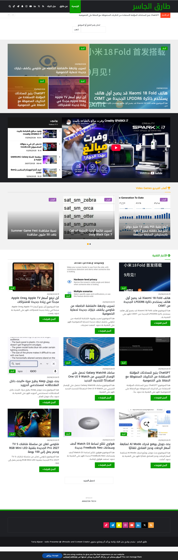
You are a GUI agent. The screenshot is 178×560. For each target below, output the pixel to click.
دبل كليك (51, 6)
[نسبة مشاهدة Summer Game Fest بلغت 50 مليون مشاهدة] (33, 217)
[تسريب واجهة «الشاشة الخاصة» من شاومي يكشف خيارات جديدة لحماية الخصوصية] (48, 60)
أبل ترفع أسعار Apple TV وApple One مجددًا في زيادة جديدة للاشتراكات (70, 101)
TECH (93, 501)
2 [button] (88, 244)
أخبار (164, 48)
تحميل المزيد (89, 480)
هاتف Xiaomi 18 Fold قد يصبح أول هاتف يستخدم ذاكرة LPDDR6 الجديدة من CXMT (131, 95)
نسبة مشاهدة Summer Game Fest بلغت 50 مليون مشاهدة (33, 232)
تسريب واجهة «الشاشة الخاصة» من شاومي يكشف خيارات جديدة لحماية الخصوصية (50, 70)
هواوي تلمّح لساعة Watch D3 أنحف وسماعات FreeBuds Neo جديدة (92, 445)
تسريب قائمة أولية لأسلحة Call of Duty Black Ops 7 (90, 232)
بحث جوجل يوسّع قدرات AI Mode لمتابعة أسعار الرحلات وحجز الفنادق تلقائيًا (145, 446)
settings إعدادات (70, 557)
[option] (89, 76)
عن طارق (64, 6)
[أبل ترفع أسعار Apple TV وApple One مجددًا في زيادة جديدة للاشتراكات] (69, 93)
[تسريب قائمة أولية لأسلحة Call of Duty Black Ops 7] (89, 217)
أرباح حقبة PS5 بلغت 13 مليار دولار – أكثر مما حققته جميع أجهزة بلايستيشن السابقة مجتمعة (146, 230)
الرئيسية (75, 6)
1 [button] (90, 244)
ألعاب (163, 200)
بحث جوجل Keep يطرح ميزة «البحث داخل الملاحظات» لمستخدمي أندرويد (34, 383)
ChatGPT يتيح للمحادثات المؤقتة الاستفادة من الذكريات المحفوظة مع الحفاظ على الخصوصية (30, 99)
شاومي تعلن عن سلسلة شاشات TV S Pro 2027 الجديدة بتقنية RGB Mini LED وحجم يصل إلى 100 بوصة (34, 447)
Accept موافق (52, 555)
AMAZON (86, 501)
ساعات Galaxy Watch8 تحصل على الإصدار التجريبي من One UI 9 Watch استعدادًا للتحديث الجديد (117, 15)
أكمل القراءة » (160, 323)
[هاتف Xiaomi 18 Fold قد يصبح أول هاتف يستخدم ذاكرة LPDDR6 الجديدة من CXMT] (129, 76)
